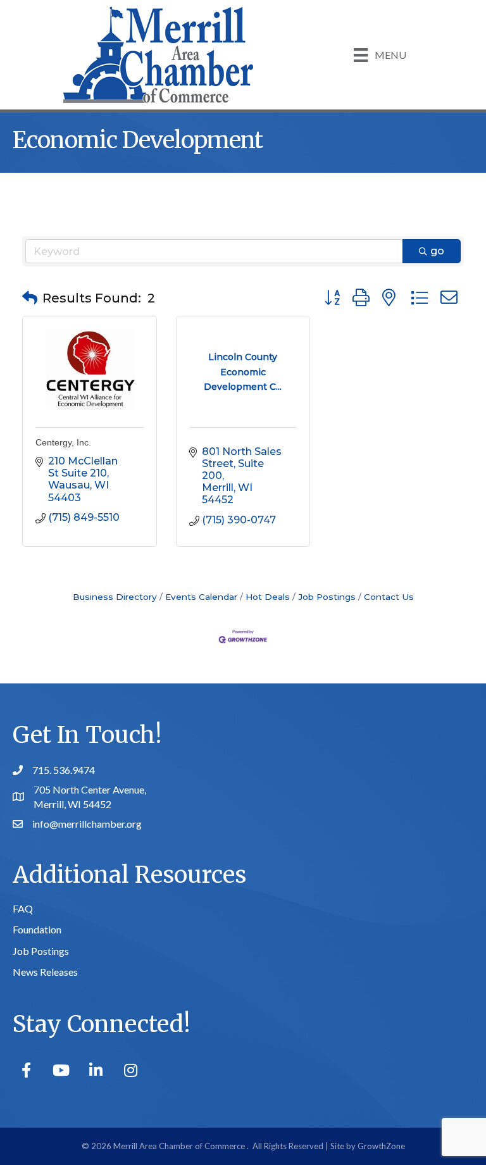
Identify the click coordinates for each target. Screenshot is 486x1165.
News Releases (45, 972)
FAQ (23, 908)
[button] (29, 298)
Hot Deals (268, 597)
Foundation (37, 929)
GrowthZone (381, 1146)
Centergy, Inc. (63, 442)
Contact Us (389, 597)
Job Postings (327, 597)
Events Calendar (201, 597)
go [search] (437, 251)
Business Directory (115, 597)
